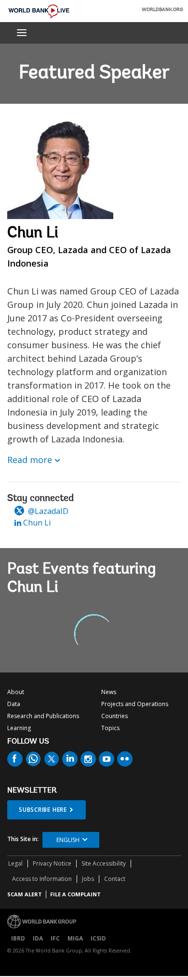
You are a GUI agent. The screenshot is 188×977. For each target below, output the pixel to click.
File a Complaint (75, 894)
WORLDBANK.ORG (162, 10)
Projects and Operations (134, 704)
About (15, 692)
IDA (38, 938)
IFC (55, 938)
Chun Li (36, 522)
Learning (19, 728)
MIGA (75, 938)
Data (13, 704)
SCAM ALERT (24, 894)
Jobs (88, 879)
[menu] (21, 32)
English (68, 840)
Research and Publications (43, 716)
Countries (114, 716)
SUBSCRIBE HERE (43, 810)
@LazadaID (47, 511)
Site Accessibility (103, 863)
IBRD (18, 938)
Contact (114, 879)
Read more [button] (29, 459)
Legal (15, 863)
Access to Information (42, 879)
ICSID (98, 938)
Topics (110, 728)
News (108, 692)
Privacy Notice (52, 863)
